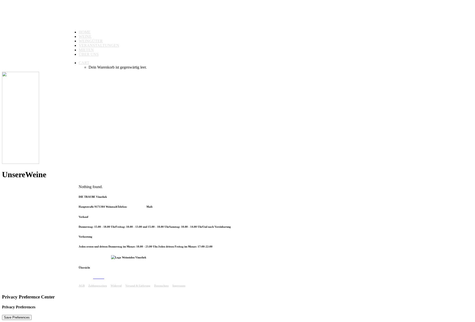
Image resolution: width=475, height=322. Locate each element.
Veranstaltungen (99, 45)
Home (85, 32)
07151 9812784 (137, 206)
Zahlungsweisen (97, 285)
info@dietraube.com (166, 206)
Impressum (178, 285)
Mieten (86, 50)
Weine (85, 36)
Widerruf (116, 285)
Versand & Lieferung (137, 285)
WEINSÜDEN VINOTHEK (95, 257)
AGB (82, 285)
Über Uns (89, 54)
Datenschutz (161, 285)
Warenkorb (111, 277)
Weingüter (91, 41)
